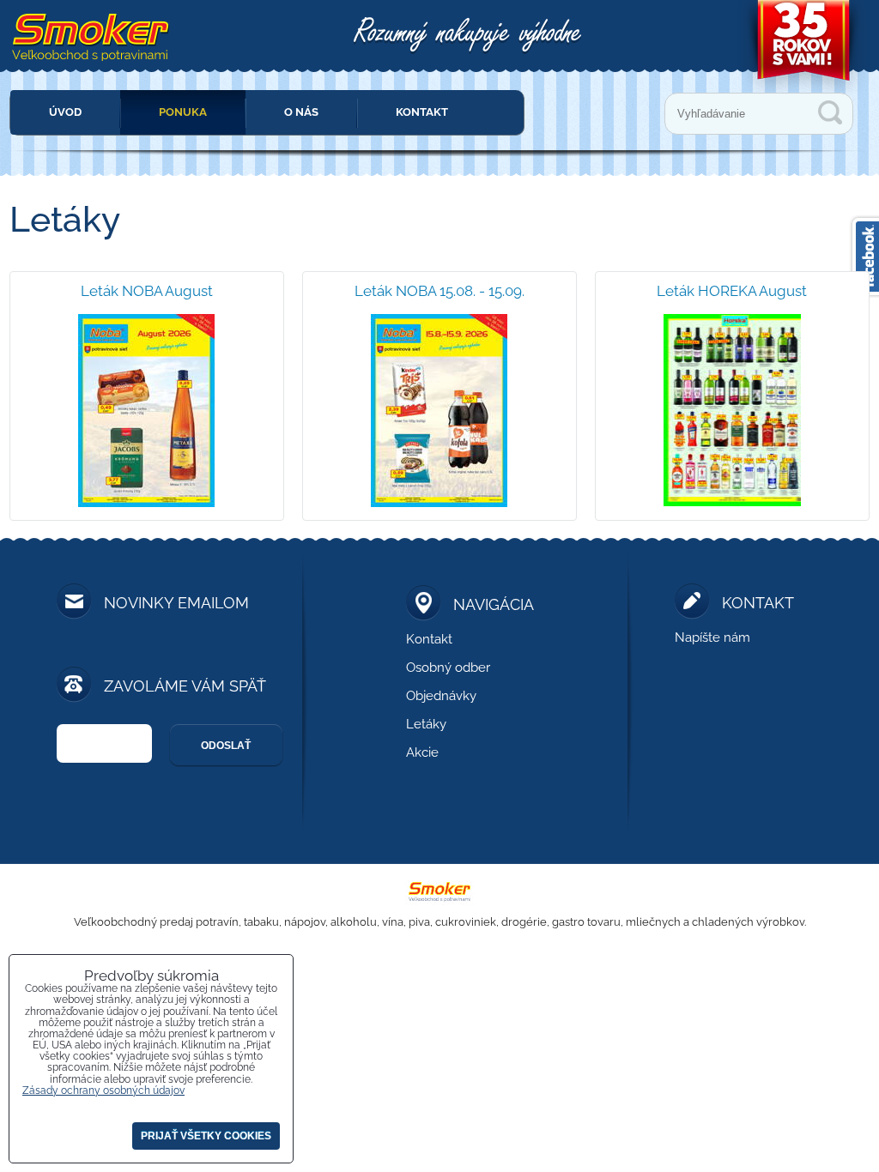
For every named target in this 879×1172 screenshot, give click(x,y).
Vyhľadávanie (830, 112)
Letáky (426, 724)
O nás (301, 112)
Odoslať (226, 745)
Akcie (422, 752)
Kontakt (422, 112)
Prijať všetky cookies (206, 1136)
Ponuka (183, 112)
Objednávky (441, 696)
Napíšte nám (712, 637)
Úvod (65, 112)
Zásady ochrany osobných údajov (103, 1090)
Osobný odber (448, 667)
